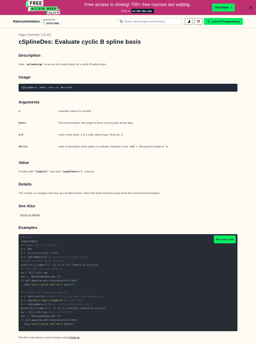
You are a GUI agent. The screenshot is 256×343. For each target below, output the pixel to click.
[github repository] (198, 21)
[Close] (251, 7)
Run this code (225, 239)
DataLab (75, 337)
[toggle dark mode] (189, 21)
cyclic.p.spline (30, 215)
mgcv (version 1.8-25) (35, 35)
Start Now (222, 7)
